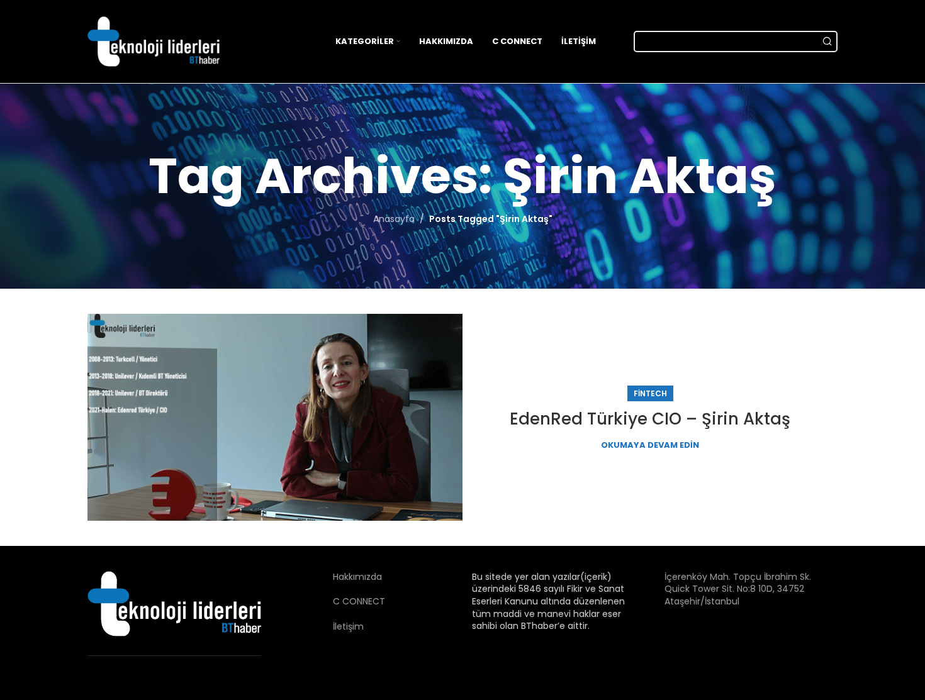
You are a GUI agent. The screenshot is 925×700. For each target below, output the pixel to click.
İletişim (322, 626)
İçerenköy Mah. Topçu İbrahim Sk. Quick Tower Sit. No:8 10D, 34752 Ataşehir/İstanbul (737, 589)
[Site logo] (153, 41)
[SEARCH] (827, 41)
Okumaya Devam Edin (650, 445)
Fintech (650, 393)
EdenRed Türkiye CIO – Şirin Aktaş (650, 419)
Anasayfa (394, 219)
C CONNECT (332, 601)
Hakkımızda (331, 576)
